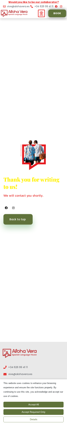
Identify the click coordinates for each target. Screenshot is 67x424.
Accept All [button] (33, 404)
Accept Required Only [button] (33, 412)
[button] (41, 13)
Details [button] (33, 419)
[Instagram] (13, 208)
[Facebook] (6, 208)
